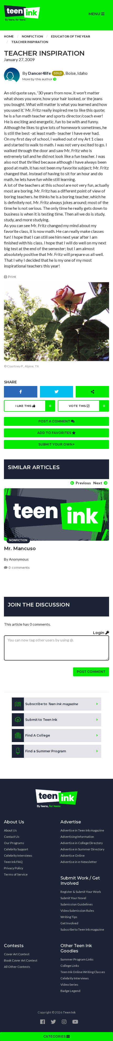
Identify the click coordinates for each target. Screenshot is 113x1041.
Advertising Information (77, 837)
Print (11, 277)
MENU (95, 14)
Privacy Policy (13, 868)
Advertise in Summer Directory (82, 849)
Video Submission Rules (77, 911)
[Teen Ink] (28, 13)
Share (10, 382)
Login (99, 632)
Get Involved (69, 923)
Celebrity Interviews (18, 855)
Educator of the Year (70, 36)
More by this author (37, 79)
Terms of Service (16, 874)
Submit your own (55, 444)
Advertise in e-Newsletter (78, 862)
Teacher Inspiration (29, 42)
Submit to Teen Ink (41, 720)
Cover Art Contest (16, 954)
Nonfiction (32, 36)
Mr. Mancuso (20, 548)
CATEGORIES (54, 1036)
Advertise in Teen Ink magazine (82, 830)
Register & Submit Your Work (80, 892)
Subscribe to (51, 704)
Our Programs (14, 843)
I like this (34, 406)
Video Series (69, 984)
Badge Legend (70, 991)
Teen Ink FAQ (13, 862)
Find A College (37, 735)
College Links (69, 966)
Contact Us (11, 837)
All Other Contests (17, 967)
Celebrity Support (16, 849)
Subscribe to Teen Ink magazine (82, 929)
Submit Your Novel (73, 898)
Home (9, 36)
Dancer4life (39, 73)
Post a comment (54, 421)
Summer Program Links (77, 959)
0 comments (19, 568)
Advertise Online (72, 855)
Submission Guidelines (76, 904)
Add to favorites (54, 433)
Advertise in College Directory (81, 843)
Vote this (87, 406)
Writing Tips (68, 917)
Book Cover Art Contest (20, 960)
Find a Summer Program (45, 751)
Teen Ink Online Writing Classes (82, 972)
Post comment (91, 672)
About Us (10, 830)
